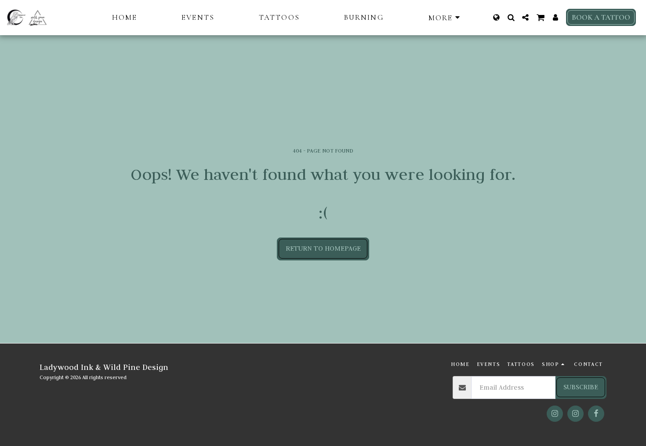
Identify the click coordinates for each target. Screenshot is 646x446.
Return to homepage (323, 248)
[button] (511, 17)
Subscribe (580, 387)
